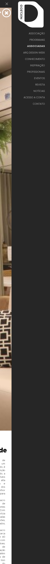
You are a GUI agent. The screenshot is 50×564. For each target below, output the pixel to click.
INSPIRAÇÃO (37, 65)
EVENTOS (39, 78)
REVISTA (40, 84)
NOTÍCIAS (39, 91)
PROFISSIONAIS (36, 72)
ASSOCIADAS (36, 46)
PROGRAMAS (37, 40)
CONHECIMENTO (35, 59)
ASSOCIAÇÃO (37, 33)
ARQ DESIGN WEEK (34, 52)
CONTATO (39, 104)
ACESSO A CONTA (34, 97)
